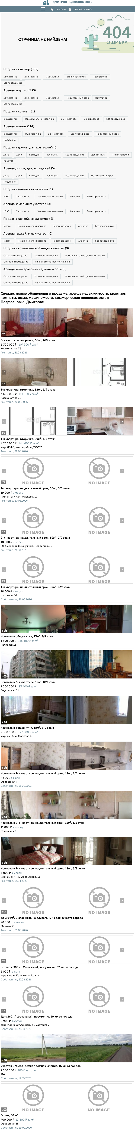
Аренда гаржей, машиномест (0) (27, 233)
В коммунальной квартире (39, 119)
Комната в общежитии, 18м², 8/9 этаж (27, 728)
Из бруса (8, 161)
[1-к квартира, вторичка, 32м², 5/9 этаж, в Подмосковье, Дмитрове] (34, 386)
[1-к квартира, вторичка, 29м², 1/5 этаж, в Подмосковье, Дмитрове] (34, 435)
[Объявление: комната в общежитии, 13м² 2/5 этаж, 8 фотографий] (66, 632)
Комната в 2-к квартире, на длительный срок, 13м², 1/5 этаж (43, 823)
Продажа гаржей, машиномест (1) (28, 218)
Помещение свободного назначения (85, 256)
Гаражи (7, 226)
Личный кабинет (83, 9)
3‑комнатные (52, 77)
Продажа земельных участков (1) (28, 189)
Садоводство (23, 197)
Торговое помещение (46, 256)
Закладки (61, 9)
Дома (6, 155)
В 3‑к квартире (91, 119)
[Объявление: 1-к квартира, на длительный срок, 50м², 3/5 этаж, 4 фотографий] (34, 484)
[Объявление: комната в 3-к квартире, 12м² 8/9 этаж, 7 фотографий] (66, 678)
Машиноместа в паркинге (32, 226)
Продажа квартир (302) (20, 69)
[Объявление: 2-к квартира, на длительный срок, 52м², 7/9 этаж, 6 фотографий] (34, 534)
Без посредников (13, 83)
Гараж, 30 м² (9, 1115)
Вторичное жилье (76, 77)
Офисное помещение (15, 256)
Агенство (75, 197)
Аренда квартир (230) (19, 90)
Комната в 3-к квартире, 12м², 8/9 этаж (28, 682)
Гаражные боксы (62, 226)
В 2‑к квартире (68, 119)
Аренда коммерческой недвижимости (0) (34, 269)
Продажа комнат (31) (19, 111)
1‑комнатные (10, 77)
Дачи (19, 155)
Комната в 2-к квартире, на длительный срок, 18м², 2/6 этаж (43, 773)
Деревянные (98, 155)
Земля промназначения (50, 197)
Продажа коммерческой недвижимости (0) (36, 248)
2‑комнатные (31, 77)
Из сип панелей (120, 155)
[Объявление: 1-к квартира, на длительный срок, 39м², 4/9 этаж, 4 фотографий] (34, 583)
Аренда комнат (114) (18, 126)
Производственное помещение (52, 262)
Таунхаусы (52, 155)
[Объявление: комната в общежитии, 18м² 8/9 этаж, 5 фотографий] (66, 724)
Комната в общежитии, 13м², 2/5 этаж (27, 636)
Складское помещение (16, 262)
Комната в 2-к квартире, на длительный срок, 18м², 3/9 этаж (43, 868)
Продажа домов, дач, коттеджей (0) (30, 147)
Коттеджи (34, 155)
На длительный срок (78, 98)
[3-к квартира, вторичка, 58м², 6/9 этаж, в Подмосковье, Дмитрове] (34, 336)
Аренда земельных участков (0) (27, 204)
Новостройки (100, 77)
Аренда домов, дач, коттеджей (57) (29, 168)
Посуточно (101, 98)
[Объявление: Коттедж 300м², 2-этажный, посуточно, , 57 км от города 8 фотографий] (34, 963)
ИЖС (6, 197)
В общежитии (11, 119)
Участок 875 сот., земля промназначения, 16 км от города (41, 1066)
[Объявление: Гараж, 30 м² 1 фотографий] (66, 1111)
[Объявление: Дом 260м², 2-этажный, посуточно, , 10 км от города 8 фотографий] (34, 1013)
